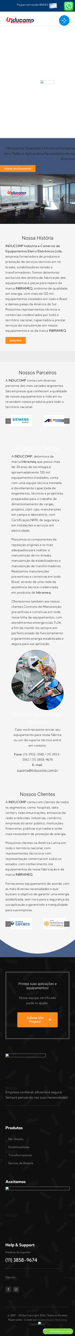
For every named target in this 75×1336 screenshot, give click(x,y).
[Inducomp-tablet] (25, 1055)
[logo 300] (21, 17)
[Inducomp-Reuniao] (37, 176)
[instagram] (16, 1289)
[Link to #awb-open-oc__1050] (64, 20)
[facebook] (8, 1289)
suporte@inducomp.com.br (37, 770)
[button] (8, 421)
